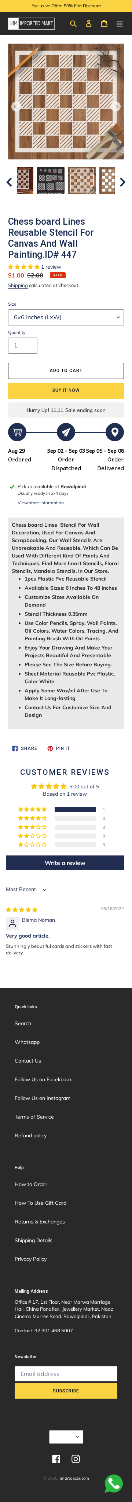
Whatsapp (27, 1042)
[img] (21, 909)
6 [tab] (82, 201)
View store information (41, 502)
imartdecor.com (74, 1478)
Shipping (18, 285)
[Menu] (119, 23)
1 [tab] (27, 201)
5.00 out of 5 (84, 786)
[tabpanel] (82, 180)
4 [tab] (60, 201)
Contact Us (28, 1060)
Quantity (16, 332)
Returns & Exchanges (40, 1221)
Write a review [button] (65, 862)
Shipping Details (33, 1240)
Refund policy (31, 1135)
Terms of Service (34, 1116)
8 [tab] (104, 201)
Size (12, 304)
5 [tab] (71, 201)
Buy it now (66, 390)
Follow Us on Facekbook (43, 1079)
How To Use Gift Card (40, 1203)
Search (23, 1023)
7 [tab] (93, 201)
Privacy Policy (31, 1259)
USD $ (64, 1436)
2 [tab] (38, 201)
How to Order (31, 1184)
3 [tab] (49, 201)
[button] (24, 267)
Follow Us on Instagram (42, 1098)
